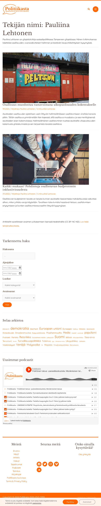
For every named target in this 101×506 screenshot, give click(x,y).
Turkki (15, 341)
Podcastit (16, 467)
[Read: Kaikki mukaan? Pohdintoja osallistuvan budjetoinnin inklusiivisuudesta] (46, 159)
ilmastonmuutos (23, 332)
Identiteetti (90, 329)
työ (53, 341)
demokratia (19, 328)
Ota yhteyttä (84, 454)
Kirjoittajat (16, 474)
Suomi (60, 337)
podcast (80, 333)
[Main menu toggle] (95, 9)
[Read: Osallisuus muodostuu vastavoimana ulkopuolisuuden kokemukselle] (46, 77)
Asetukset (87, 502)
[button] (89, 9)
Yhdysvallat (33, 344)
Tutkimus (46, 341)
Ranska (14, 337)
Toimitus (16, 471)
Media (66, 332)
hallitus (75, 329)
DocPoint (34, 329)
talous (69, 337)
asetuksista (36, 503)
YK (42, 345)
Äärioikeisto (74, 345)
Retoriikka (25, 337)
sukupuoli (50, 337)
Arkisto (16, 457)
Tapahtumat (16, 464)
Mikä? (16, 454)
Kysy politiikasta (38, 333)
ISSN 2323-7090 (37, 497)
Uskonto (82, 341)
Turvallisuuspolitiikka (29, 340)
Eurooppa (67, 328)
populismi (90, 332)
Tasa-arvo (89, 337)
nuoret (74, 333)
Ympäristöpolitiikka (61, 345)
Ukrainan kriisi (60, 341)
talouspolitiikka (78, 337)
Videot (16, 461)
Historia (82, 329)
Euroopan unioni (50, 328)
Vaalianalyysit (9, 345)
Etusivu (16, 450)
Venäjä (20, 344)
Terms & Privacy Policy (16, 481)
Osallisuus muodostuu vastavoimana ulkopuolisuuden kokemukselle (49, 104)
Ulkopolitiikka (72, 341)
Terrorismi (7, 341)
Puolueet (6, 337)
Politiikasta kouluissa (16, 477)
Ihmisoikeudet (8, 333)
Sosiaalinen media (39, 337)
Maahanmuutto (54, 332)
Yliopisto (48, 345)
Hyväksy (70, 502)
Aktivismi (6, 329)
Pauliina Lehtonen (27, 109)
